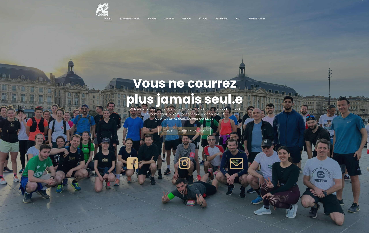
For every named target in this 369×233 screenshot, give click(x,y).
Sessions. (169, 18)
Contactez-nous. (256, 18)
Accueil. (108, 18)
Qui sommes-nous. (129, 18)
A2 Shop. (203, 18)
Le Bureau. (152, 18)
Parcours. (186, 18)
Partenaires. (221, 18)
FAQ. (237, 18)
